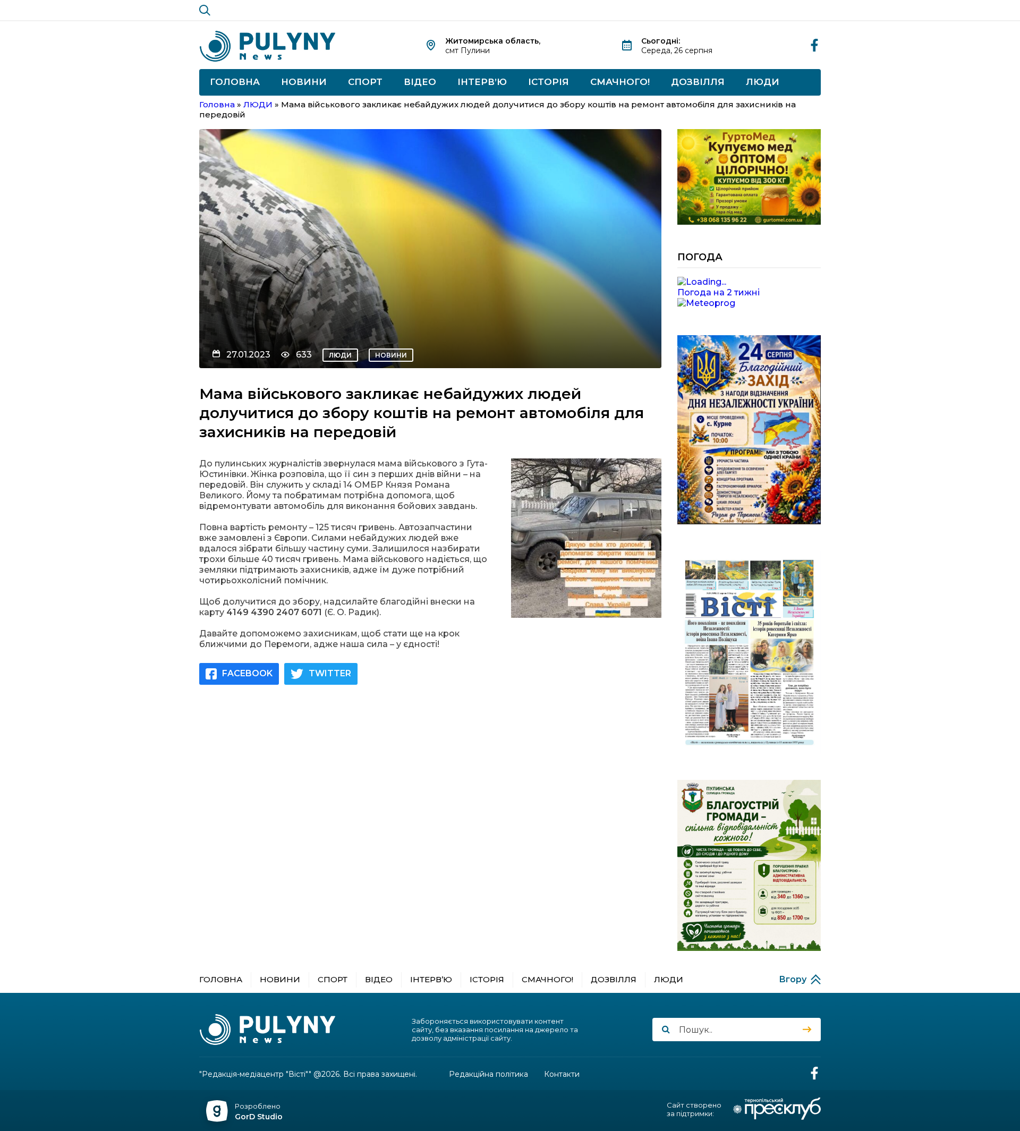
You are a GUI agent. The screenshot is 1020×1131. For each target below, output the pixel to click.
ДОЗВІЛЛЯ (698, 81)
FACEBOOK (247, 673)
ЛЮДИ (762, 81)
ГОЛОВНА (235, 81)
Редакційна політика (488, 1074)
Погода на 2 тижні (718, 292)
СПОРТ (365, 81)
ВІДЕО (420, 81)
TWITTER (330, 673)
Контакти (562, 1074)
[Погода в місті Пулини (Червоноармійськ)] (749, 282)
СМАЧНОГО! (620, 81)
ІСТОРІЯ (548, 81)
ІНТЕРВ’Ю (482, 81)
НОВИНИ (304, 81)
